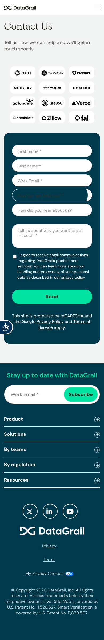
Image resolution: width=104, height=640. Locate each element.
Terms (49, 559)
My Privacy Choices (45, 573)
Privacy (49, 546)
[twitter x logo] (30, 511)
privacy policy (73, 277)
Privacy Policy (50, 321)
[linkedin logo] (50, 511)
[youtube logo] (70, 511)
